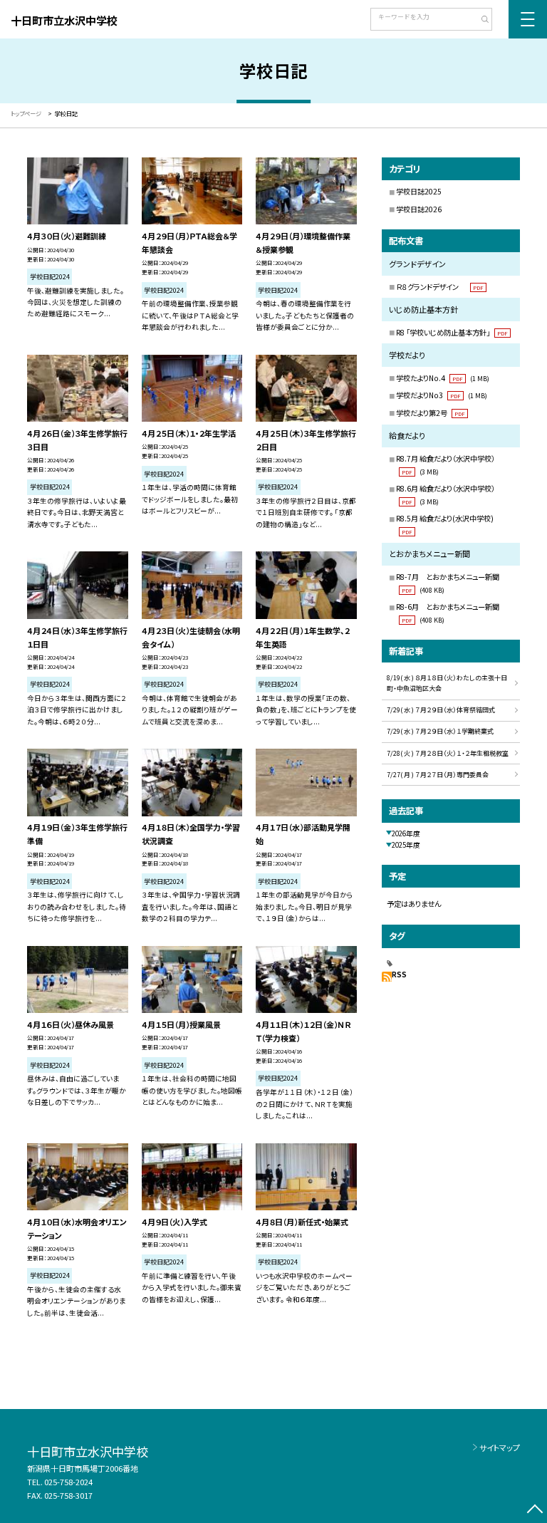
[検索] (479, 20)
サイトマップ (499, 1447)
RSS (399, 974)
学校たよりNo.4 (442, 378)
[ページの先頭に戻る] (534, 1510)
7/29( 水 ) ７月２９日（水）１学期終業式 (440, 731)
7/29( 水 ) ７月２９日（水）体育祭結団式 (441, 709)
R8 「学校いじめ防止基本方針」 (452, 332)
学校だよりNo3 (441, 395)
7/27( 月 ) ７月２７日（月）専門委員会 (438, 774)
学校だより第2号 (430, 412)
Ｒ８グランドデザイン (440, 286)
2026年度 (406, 833)
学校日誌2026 (419, 209)
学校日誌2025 (419, 191)
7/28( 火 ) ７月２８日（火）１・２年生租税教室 (448, 753)
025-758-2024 (68, 1481)
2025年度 (406, 845)
